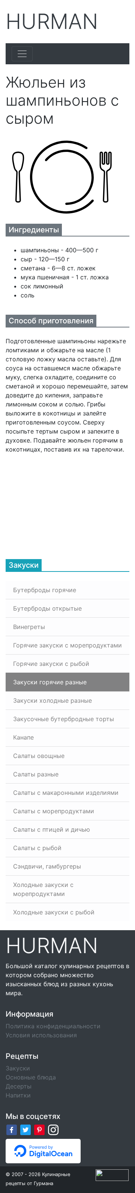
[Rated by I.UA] (112, 1174)
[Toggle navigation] (22, 53)
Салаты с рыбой (37, 848)
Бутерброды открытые (47, 608)
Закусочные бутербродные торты (63, 719)
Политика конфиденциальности (53, 1026)
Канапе (23, 737)
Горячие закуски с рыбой (51, 663)
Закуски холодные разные (52, 700)
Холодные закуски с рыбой (53, 912)
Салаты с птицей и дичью (51, 829)
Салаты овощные (38, 755)
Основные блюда (31, 1077)
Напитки (18, 1095)
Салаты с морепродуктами (53, 811)
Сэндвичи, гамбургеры (47, 866)
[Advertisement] (62, 501)
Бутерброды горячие (44, 590)
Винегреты (29, 627)
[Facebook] (12, 1129)
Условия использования (41, 1035)
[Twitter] (26, 1129)
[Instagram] (53, 1129)
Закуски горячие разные (50, 682)
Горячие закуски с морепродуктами (67, 645)
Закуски (18, 1068)
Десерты (19, 1086)
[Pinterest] (39, 1129)
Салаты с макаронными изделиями (65, 792)
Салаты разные (35, 774)
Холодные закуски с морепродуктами (43, 889)
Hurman (52, 21)
